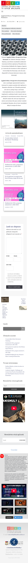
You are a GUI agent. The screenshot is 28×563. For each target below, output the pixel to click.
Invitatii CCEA (20, 135)
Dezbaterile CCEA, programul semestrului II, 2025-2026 (14, 165)
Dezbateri (7, 135)
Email (15, 256)
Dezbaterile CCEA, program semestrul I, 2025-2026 (13, 203)
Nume (7, 256)
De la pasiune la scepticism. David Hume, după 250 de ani (14, 177)
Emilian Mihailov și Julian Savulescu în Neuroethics (14, 367)
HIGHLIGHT (7, 199)
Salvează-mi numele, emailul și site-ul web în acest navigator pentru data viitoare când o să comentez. (15, 278)
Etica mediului (5, 31)
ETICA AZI (13, 159)
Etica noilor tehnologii (16, 31)
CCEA (4, 21)
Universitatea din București (14, 547)
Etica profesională (6, 34)
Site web (8, 264)
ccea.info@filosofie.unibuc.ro (16, 534)
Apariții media (22, 21)
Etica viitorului (16, 34)
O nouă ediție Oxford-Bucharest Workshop (11, 138)
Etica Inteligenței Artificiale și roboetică (11, 28)
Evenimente (13, 135)
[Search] (23, 329)
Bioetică (4, 25)
